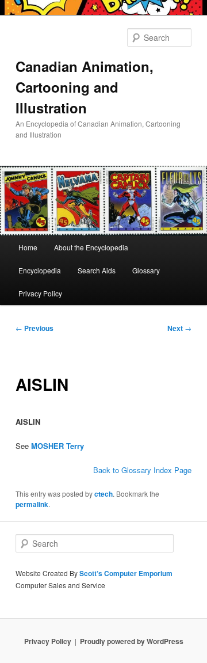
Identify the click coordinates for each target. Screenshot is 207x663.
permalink (32, 504)
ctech (103, 494)
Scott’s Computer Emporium (125, 573)
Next (179, 328)
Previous (34, 328)
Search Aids (97, 270)
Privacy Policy (40, 293)
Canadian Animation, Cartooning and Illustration (85, 86)
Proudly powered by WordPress (131, 641)
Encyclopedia (39, 270)
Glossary (146, 270)
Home (27, 247)
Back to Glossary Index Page (142, 469)
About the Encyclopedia (91, 247)
